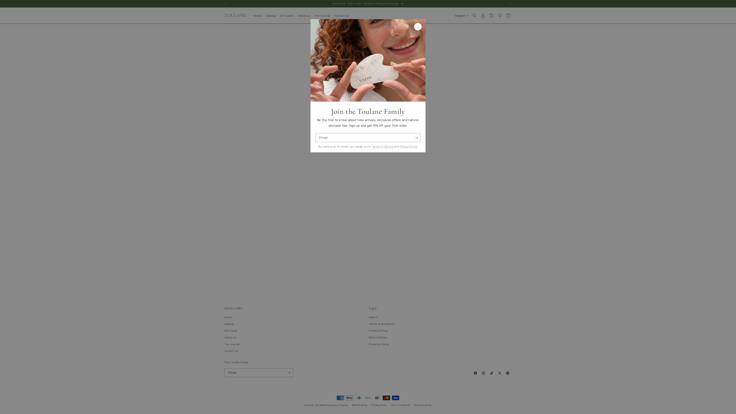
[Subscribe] (416, 137)
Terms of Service (382, 146)
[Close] (418, 26)
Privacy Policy (408, 146)
